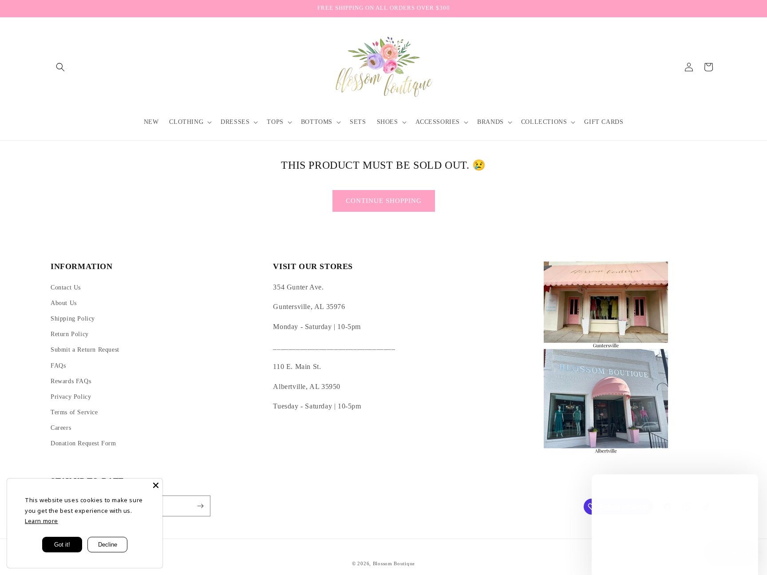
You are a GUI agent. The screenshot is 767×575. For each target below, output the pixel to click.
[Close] (155, 485)
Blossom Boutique (394, 563)
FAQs (58, 365)
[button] (60, 67)
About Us (64, 303)
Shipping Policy (73, 318)
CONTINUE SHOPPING (384, 200)
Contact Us (66, 287)
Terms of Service (74, 412)
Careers (61, 427)
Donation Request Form (83, 443)
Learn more (41, 521)
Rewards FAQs (71, 381)
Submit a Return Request (85, 349)
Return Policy (70, 334)
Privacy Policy (71, 396)
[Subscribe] (200, 506)
